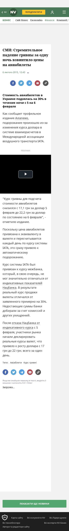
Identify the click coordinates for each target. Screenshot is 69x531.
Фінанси (49, 20)
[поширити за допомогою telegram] (29, 83)
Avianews (21, 118)
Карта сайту (17, 462)
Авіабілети (16, 362)
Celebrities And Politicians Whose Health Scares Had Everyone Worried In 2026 (36, 419)
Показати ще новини (34, 448)
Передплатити (33, 12)
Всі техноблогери (11, 467)
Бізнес (7, 20)
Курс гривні (30, 362)
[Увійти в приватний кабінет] (52, 12)
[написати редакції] (37, 83)
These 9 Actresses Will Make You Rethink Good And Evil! (36, 394)
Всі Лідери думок (57, 462)
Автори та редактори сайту (16, 470)
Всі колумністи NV (36, 462)
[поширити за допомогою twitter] (21, 83)
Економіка (36, 20)
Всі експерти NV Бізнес (55, 467)
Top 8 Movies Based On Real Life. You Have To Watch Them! (36, 406)
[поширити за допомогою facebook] (13, 83)
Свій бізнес (21, 20)
